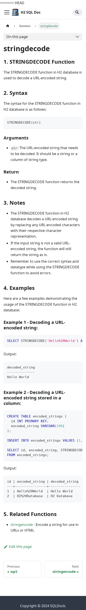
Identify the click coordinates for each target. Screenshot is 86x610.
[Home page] (8, 25)
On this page (17, 36)
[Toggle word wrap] (69, 340)
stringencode (22, 524)
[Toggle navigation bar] (7, 12)
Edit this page (20, 546)
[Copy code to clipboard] (77, 122)
